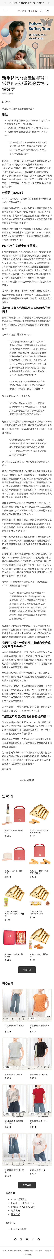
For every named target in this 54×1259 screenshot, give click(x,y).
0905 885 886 (27, 1207)
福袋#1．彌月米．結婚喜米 (14, 872)
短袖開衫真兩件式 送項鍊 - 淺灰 (14, 1122)
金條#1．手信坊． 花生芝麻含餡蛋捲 (39, 831)
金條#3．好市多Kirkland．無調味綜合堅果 (14, 914)
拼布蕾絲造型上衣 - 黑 (38, 1074)
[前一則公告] (5, 3)
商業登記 (15, 1214)
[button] (5, 11)
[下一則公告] (49, 3)
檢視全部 (27, 969)
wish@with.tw (27, 1203)
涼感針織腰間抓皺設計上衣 (39, 1027)
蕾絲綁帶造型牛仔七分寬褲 (14, 1171)
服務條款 (28, 1255)
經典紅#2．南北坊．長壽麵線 (14, 955)
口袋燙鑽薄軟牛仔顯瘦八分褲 (14, 1027)
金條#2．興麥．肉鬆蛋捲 (39, 955)
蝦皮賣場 (15, 1210)
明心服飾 (22, 1229)
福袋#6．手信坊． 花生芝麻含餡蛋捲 (39, 872)
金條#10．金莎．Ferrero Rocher (37, 913)
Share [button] (8, 102)
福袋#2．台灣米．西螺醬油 (14, 831)
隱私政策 (48, 1251)
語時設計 (22, 1199)
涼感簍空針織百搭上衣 (13, 1074)
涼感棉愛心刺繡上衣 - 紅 (38, 1122)
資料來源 (6, 769)
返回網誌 (29, 780)
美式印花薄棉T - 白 (37, 1170)
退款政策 (38, 1251)
